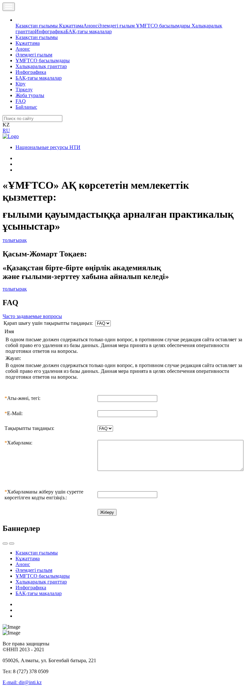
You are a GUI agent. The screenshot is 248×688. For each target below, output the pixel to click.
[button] (19, 20)
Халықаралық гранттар (41, 66)
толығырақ (15, 240)
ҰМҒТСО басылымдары (163, 25)
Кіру (21, 83)
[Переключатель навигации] (9, 7)
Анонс (90, 25)
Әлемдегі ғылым (117, 25)
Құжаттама (71, 25)
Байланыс (26, 107)
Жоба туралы (30, 95)
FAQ (21, 101)
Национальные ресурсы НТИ (48, 147)
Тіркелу (24, 89)
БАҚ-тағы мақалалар (89, 31)
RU (6, 130)
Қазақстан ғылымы (37, 25)
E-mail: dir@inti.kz (22, 682)
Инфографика (50, 31)
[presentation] (5, 543)
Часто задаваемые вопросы (32, 316)
